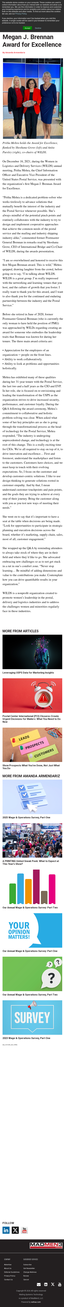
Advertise (7, 1265)
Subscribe (27, 1265)
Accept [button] (27, 28)
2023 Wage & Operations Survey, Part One (26, 1038)
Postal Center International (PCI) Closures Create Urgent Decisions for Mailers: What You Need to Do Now (32, 719)
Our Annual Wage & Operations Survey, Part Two (30, 994)
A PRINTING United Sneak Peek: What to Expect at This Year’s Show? (31, 862)
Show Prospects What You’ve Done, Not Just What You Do (31, 767)
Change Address (29, 1272)
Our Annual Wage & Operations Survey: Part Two (30, 907)
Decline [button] (38, 28)
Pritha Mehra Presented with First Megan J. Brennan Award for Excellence (32, 33)
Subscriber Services (30, 1259)
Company (7, 1259)
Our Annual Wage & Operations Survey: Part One (30, 951)
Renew (26, 1276)
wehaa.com (36, 1302)
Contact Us (8, 1280)
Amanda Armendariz (15, 52)
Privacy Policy (20, 13)
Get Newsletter (29, 1268)
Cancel (26, 1280)
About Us (7, 1268)
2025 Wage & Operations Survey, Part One (26, 817)
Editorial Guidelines (11, 1272)
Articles (31, 631)
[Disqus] (33, 1089)
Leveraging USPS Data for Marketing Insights (28, 672)
